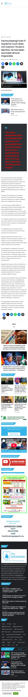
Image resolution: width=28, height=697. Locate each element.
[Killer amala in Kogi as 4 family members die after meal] (5, 111)
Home (3, 37)
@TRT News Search (6, 631)
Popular (20, 649)
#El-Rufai (9, 624)
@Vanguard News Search (18, 631)
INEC (16, 639)
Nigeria (8, 642)
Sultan (14, 642)
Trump (8, 645)
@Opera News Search (18, 626)
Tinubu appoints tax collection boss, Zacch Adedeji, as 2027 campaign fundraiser (18, 664)
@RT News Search (19, 629)
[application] (14, 445)
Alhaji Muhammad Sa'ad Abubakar (13, 634)
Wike (17, 645)
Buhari (3, 637)
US (12, 645)
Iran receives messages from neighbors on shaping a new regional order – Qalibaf (7, 389)
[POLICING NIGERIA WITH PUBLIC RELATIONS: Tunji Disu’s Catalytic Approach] (7, 399)
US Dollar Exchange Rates (9, 473)
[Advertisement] (14, 21)
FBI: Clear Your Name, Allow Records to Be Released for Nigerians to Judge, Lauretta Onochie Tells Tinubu (21, 389)
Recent (7, 649)
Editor (14, 324)
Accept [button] (15, 693)
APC (24, 634)
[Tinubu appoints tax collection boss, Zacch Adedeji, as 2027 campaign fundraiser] (5, 101)
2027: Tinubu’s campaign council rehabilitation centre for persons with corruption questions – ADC (18, 655)
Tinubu (3, 645)
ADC (3, 634)
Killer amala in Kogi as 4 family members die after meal (18, 111)
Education (8, 37)
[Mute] (22, 451)
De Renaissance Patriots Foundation (15, 637)
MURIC (3, 642)
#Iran (14, 624)
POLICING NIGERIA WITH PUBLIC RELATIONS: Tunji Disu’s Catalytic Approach (7, 407)
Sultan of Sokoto (21, 642)
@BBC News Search (6, 626)
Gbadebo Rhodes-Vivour (7, 639)
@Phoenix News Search (7, 629)
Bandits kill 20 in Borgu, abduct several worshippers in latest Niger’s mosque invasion (21, 407)
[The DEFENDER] (8, 3)
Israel (20, 639)
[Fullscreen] (25, 451)
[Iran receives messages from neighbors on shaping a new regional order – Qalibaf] (7, 381)
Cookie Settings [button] (7, 693)
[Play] (3, 451)
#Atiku (3, 624)
